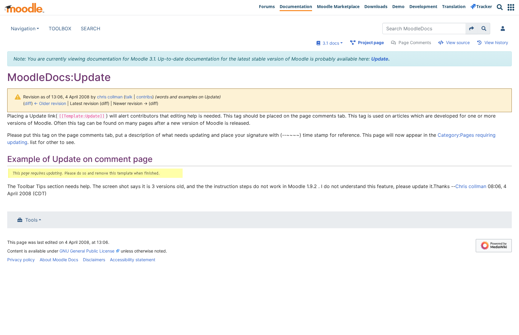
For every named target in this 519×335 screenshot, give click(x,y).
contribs (144, 96)
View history (496, 42)
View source (458, 42)
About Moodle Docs (59, 259)
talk (128, 96)
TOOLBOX (60, 28)
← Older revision (50, 103)
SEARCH (90, 28)
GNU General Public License (86, 250)
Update (379, 59)
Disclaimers (94, 259)
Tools (31, 220)
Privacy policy (21, 259)
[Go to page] (472, 28)
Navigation (23, 28)
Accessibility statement (132, 259)
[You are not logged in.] (504, 28)
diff (28, 103)
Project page (371, 42)
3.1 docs (329, 43)
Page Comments (415, 42)
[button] (511, 7)
